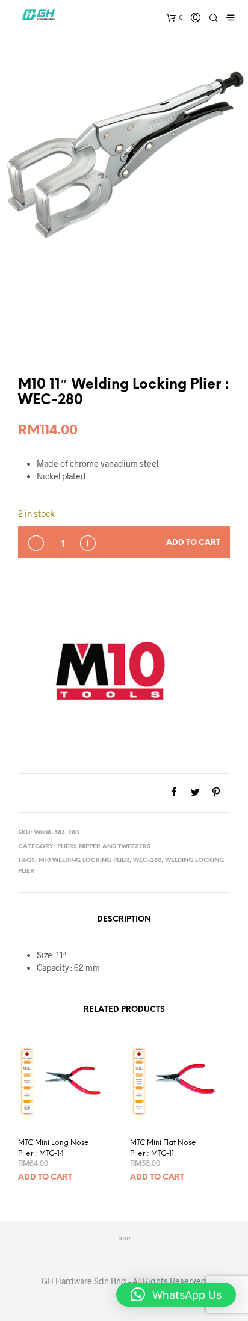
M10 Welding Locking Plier (84, 860)
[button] (176, 1295)
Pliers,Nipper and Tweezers (103, 846)
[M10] (108, 667)
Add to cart (193, 543)
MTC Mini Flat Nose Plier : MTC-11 (163, 1148)
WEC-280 (147, 860)
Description (124, 919)
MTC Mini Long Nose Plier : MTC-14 (53, 1148)
